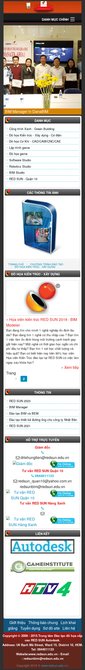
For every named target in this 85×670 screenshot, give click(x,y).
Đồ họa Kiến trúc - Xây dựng (35, 267)
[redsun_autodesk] (22, 521)
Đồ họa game (18, 153)
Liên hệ (69, 628)
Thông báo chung (43, 622)
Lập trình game (19, 147)
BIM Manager (18, 407)
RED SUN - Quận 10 (23, 179)
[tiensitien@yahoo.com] (23, 463)
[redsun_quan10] (22, 494)
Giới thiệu (17, 622)
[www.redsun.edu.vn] (42, 6)
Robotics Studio (20, 166)
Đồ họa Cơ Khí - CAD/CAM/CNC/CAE (35, 141)
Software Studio (20, 160)
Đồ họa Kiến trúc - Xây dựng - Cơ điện (35, 135)
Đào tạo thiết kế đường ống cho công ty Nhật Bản (43, 419)
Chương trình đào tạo (46, 264)
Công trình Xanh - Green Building (31, 129)
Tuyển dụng (30, 628)
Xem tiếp (71, 367)
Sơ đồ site (51, 628)
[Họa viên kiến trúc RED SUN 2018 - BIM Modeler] (42, 297)
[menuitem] (16, 264)
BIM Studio (17, 172)
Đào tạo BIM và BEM (23, 413)
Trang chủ (16, 264)
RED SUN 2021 (19, 426)
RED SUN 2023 (19, 401)
